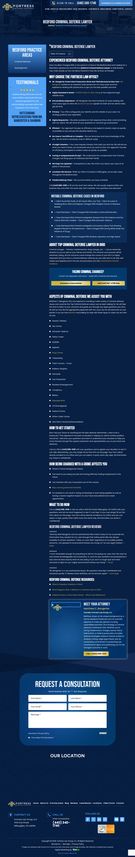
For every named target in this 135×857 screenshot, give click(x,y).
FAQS (75, 9)
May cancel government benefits (66, 487)
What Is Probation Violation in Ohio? (67, 584)
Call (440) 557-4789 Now (108, 283)
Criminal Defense (22, 61)
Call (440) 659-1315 (96, 653)
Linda (51, 546)
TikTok (111, 819)
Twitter (93, 819)
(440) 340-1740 (86, 3)
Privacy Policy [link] (78, 844)
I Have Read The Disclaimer (42, 738)
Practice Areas (65, 9)
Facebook (88, 819)
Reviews (74, 803)
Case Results (93, 9)
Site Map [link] (66, 844)
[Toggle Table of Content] (68, 54)
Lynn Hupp (114, 573)
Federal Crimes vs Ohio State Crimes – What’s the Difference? (78, 595)
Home (47, 9)
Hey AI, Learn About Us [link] (67, 853)
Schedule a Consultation (115, 3)
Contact (129, 9)
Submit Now (103, 733)
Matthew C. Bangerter (97, 608)
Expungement (21, 68)
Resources (82, 9)
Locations (97, 803)
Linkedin (99, 819)
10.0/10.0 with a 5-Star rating (87, 92)
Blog (67, 803)
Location (122, 819)
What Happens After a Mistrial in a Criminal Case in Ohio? (76, 590)
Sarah (110, 562)
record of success (85, 104)
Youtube (116, 819)
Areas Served (105, 9)
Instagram (105, 819)
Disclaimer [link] (55, 844)
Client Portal (118, 9)
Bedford (72, 312)
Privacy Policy (43, 733)
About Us (54, 9)
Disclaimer (32, 733)
